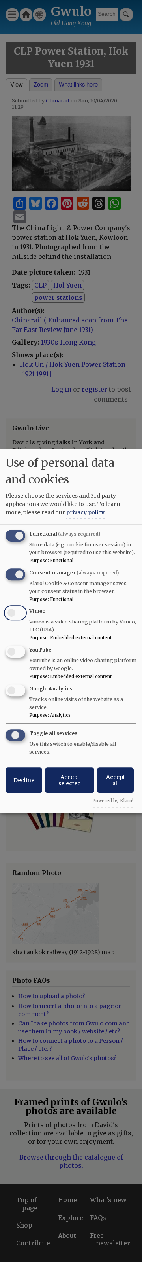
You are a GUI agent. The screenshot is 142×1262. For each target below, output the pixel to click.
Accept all (115, 780)
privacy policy (85, 512)
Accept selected (69, 780)
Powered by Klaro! (112, 800)
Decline (23, 780)
